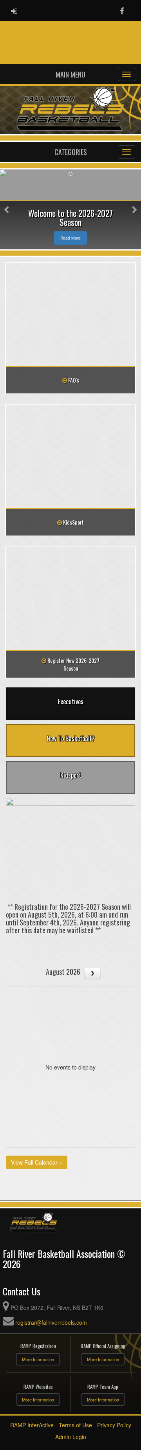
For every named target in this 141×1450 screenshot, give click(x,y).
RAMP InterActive (32, 1425)
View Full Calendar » (36, 1162)
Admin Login (70, 1437)
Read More (70, 238)
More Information (38, 1359)
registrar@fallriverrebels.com (51, 1322)
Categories (70, 152)
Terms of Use (75, 1425)
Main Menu (70, 74)
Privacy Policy (114, 1425)
